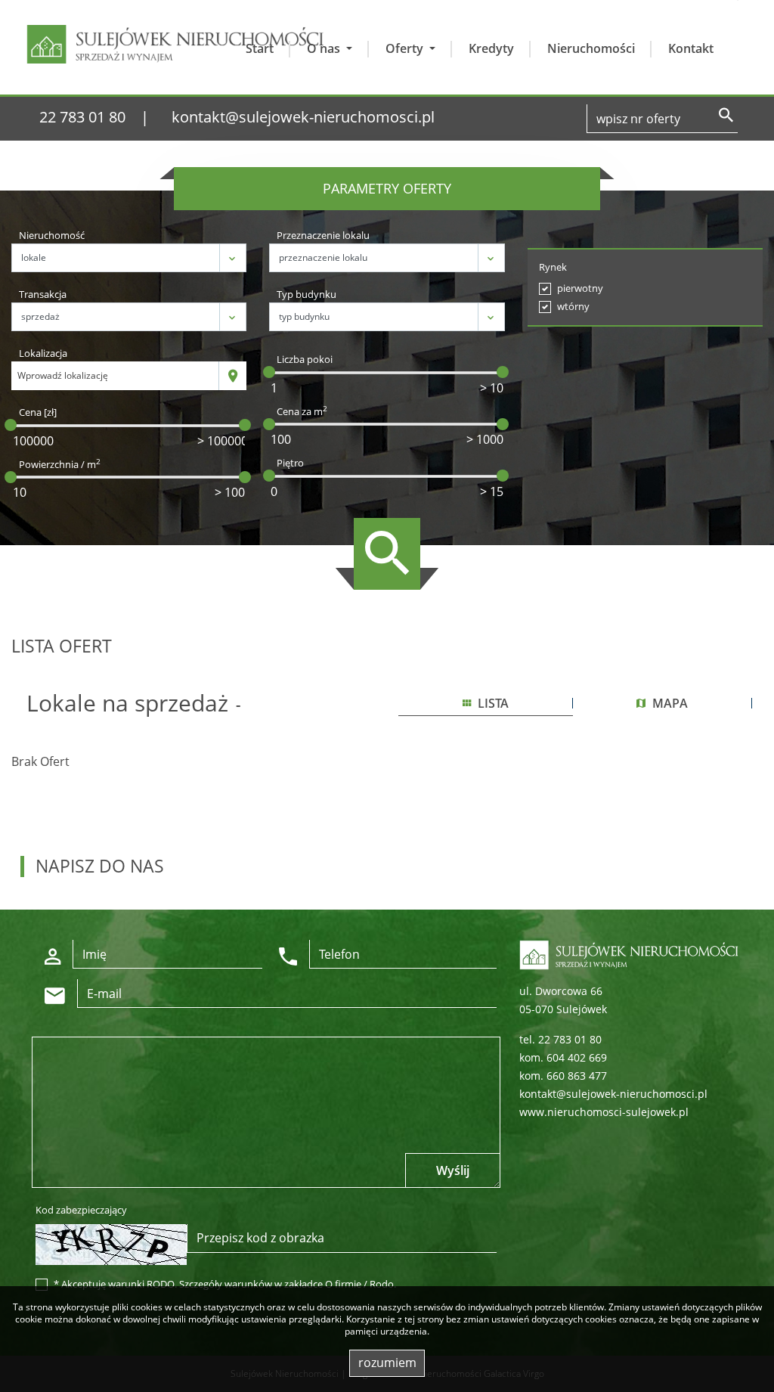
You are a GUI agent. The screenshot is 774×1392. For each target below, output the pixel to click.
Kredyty (491, 48)
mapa (668, 703)
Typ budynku (306, 294)
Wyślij (452, 1170)
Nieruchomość (52, 235)
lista (492, 703)
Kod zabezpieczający (81, 1210)
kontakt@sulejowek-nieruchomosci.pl (303, 117)
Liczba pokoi (305, 359)
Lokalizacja (43, 353)
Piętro (290, 463)
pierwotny (580, 288)
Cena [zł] (38, 412)
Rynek (553, 267)
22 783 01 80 (82, 117)
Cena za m (302, 411)
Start (260, 48)
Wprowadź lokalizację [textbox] (62, 375)
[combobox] (115, 375)
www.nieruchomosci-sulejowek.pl (604, 1112)
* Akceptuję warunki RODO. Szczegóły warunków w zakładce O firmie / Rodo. (225, 1284)
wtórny (573, 306)
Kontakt (691, 48)
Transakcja (43, 294)
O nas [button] (325, 48)
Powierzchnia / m (60, 464)
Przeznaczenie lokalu (323, 235)
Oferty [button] (405, 48)
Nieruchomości (591, 48)
